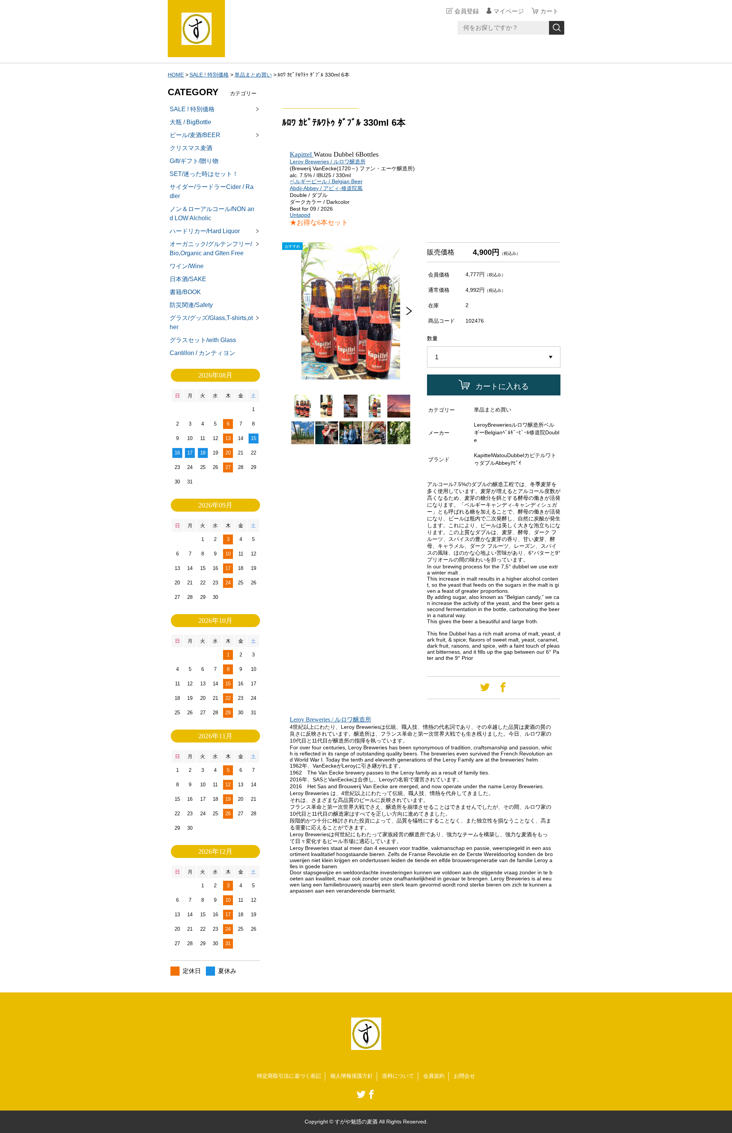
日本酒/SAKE (188, 279)
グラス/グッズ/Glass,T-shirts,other (211, 322)
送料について (398, 1076)
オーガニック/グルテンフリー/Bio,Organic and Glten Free (211, 248)
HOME (176, 75)
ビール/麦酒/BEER (195, 135)
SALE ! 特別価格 (209, 75)
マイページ (508, 11)
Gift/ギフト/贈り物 (194, 161)
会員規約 (434, 1076)
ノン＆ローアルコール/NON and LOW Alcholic (212, 213)
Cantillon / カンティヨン (202, 353)
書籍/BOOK (185, 292)
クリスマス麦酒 (191, 148)
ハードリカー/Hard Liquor (205, 231)
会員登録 (466, 11)
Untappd (300, 215)
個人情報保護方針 (351, 1076)
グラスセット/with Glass (203, 340)
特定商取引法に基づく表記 (289, 1076)
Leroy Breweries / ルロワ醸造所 (328, 161)
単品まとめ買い (253, 75)
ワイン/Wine (187, 266)
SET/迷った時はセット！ (204, 174)
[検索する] (556, 28)
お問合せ (464, 1076)
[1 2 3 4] (493, 357)
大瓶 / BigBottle (190, 122)
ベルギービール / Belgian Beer (326, 181)
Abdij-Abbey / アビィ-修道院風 (326, 188)
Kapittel (302, 154)
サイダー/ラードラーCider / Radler (212, 191)
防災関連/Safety (191, 305)
